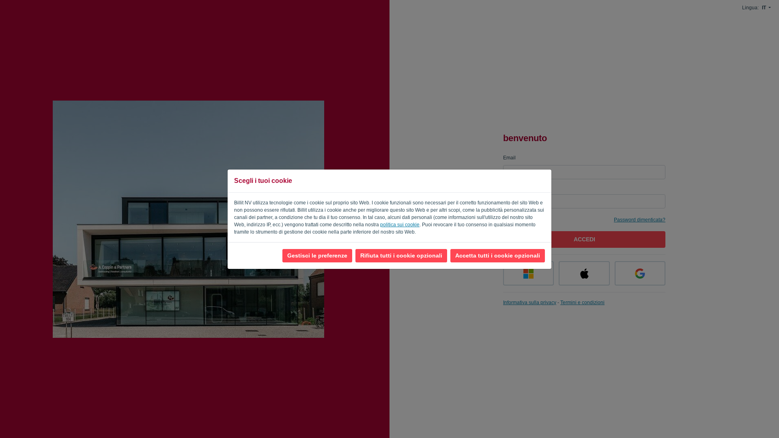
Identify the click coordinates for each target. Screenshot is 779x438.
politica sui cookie (400, 225)
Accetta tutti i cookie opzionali (497, 255)
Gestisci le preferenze (317, 255)
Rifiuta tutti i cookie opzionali (401, 255)
